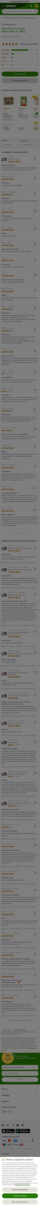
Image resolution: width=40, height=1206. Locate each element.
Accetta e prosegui (20, 1196)
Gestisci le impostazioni (20, 1190)
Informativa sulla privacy (22, 1185)
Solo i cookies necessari (20, 1202)
